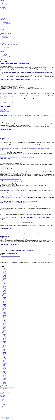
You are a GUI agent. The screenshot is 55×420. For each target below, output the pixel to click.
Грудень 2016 (4, 340)
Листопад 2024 (4, 281)
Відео (2, 5)
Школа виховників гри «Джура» (5, 228)
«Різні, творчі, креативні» (4, 9)
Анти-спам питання (7, 389)
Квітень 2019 (4, 323)
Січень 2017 (4, 339)
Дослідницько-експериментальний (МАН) (6, 56)
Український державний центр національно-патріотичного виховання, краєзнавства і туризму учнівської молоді (9, 417)
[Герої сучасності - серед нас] (3, 93)
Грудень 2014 (4, 355)
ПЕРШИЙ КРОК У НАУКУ (5, 158)
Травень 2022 (4, 300)
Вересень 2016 (4, 342)
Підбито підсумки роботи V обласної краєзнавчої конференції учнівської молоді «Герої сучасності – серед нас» (19, 79)
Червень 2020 (4, 314)
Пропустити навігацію (2, 0)
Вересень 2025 (4, 275)
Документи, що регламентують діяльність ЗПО (7, 35)
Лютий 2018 (4, 331)
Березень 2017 (4, 338)
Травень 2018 (4, 329)
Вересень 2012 (4, 372)
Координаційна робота (4, 8)
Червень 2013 (4, 366)
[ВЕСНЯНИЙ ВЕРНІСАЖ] (3, 238)
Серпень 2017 (4, 335)
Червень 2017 (4, 336)
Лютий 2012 (4, 376)
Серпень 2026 (4, 268)
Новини (2, 3)
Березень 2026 (4, 271)
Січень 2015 (4, 354)
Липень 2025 (4, 276)
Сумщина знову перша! (4, 121)
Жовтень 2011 (4, 379)
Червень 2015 (4, 351)
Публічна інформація (4, 25)
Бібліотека (3, 399)
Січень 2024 (4, 287)
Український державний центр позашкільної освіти (7, 418)
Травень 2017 (4, 337)
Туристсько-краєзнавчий (4, 54)
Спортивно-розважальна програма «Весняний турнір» (9, 244)
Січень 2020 (4, 317)
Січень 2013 (4, 369)
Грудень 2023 (4, 288)
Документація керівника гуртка (5, 36)
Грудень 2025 (4, 273)
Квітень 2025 (4, 278)
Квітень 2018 (4, 330)
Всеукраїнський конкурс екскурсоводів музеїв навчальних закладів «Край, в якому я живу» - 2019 (17, 98)
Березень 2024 (4, 286)
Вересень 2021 (4, 305)
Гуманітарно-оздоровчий (5, 52)
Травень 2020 (4, 315)
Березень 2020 (4, 316)
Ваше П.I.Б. (3, 388)
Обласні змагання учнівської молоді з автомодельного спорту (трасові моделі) (19, 250)
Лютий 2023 (4, 294)
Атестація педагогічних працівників (6, 23)
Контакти (3, 24)
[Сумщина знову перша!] (3, 123)
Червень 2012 (4, 374)
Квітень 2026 (4, 270)
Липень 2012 (4, 373)
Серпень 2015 (4, 350)
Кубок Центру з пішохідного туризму (6, 187)
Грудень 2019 (4, 318)
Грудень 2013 (4, 363)
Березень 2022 (4, 301)
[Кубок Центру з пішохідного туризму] (4, 190)
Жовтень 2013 (4, 364)
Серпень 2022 (4, 298)
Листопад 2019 (4, 319)
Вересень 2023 (4, 290)
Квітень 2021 (4, 308)
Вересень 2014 (4, 357)
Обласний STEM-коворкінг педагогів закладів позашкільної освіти (9, 44)
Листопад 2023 (4, 289)
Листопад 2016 (4, 341)
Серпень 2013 (4, 365)
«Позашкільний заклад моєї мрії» (6, 129)
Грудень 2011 (4, 378)
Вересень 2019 (4, 320)
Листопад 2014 (4, 356)
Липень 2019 (4, 321)
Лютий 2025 (4, 279)
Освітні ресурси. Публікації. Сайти (6, 47)
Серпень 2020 (4, 313)
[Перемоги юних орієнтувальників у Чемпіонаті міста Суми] (7, 181)
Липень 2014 (4, 358)
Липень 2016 (4, 343)
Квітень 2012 (4, 375)
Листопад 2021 (4, 304)
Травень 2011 (4, 382)
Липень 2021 (4, 306)
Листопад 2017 (4, 333)
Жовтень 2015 (4, 349)
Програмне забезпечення (5, 45)
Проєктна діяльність (4, 38)
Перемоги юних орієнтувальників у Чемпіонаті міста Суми (10, 179)
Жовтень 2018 (4, 327)
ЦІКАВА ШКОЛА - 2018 (4, 138)
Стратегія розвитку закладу (5, 22)
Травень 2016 (4, 344)
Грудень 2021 (4, 303)
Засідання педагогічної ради (5, 106)
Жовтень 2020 (4, 312)
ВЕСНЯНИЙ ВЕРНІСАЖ (4, 236)
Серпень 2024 (4, 283)
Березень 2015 (4, 353)
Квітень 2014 (4, 360)
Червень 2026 (4, 269)
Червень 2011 (4, 381)
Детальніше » (13, 89)
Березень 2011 (4, 383)
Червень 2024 (4, 284)
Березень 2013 (4, 368)
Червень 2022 (4, 299)
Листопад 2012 (4, 371)
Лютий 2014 (4, 361)
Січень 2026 (4, 272)
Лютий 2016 (4, 346)
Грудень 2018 (4, 326)
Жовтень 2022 (4, 297)
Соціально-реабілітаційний (5, 53)
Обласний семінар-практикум (5, 257)
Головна (2, 397)
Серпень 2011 (4, 380)
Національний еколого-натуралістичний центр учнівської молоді (8, 415)
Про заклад (3, 20)
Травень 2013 (4, 367)
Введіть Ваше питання (4, 392)
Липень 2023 (4, 291)
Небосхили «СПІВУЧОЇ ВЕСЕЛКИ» (6, 168)
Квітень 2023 (4, 293)
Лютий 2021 (4, 309)
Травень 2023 (4, 292)
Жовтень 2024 (4, 282)
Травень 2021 (4, 307)
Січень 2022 (4, 302)
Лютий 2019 (4, 324)
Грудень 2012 (4, 370)
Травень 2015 (4, 352)
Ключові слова (1, 59)
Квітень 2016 (4, 345)
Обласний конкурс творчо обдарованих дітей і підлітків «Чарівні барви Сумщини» (14, 63)
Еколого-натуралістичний (5, 55)
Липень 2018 (4, 328)
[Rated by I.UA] (52, 413)
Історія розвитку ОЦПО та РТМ (5, 21)
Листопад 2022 (4, 296)
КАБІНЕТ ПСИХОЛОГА (4, 4)
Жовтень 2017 (4, 334)
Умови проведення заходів (5, 37)
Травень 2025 (4, 277)
